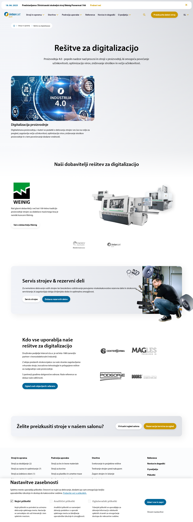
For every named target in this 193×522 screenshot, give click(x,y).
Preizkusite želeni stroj (164, 14)
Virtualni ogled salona (128, 426)
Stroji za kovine (58, 468)
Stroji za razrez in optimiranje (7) (26, 468)
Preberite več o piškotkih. (75, 493)
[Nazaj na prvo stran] (11, 14)
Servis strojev (31, 299)
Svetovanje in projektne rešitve (106, 463)
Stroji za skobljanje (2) (21, 463)
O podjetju (123, 14)
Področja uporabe (70, 14)
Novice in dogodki (106, 14)
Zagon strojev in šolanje (103, 473)
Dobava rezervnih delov (56, 299)
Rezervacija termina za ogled (160, 426)
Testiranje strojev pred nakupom (107, 468)
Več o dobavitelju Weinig (25, 224)
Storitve (52, 14)
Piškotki (151, 474)
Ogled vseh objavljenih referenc (40, 386)
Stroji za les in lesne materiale (65, 463)
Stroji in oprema (34, 14)
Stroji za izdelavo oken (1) (23, 473)
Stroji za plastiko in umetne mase (66, 473)
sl (185, 14)
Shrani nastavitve (155, 511)
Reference (90, 14)
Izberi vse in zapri (155, 502)
